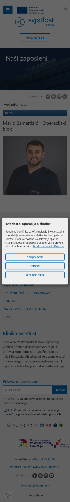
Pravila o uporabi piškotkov (48, 246)
